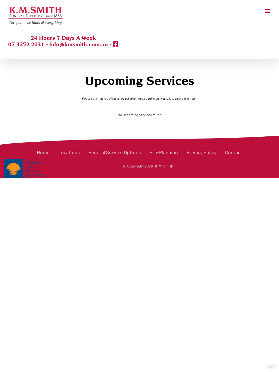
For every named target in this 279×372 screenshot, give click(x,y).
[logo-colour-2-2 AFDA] (24, 162)
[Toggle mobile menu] (268, 11)
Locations (69, 152)
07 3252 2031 (26, 44)
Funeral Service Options (115, 152)
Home (43, 152)
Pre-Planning (164, 152)
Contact (233, 152)
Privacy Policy (201, 152)
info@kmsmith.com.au (78, 44)
